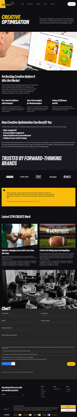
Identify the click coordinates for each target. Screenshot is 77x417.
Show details (54, 414)
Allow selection (68, 410)
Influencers (5, 264)
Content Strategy (12, 261)
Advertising (42, 264)
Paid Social (33, 261)
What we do (30, 4)
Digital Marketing (12, 264)
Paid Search (26, 261)
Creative (26, 264)
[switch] (30, 415)
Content (20, 261)
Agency (38, 4)
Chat (71, 4)
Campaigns (5, 261)
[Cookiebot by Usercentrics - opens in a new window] (6, 415)
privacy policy (30, 357)
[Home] (7, 4)
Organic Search (56, 261)
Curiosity (52, 4)
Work (22, 4)
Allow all (68, 406)
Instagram (68, 389)
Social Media (20, 264)
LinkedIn (68, 391)
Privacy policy (57, 389)
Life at (45, 4)
